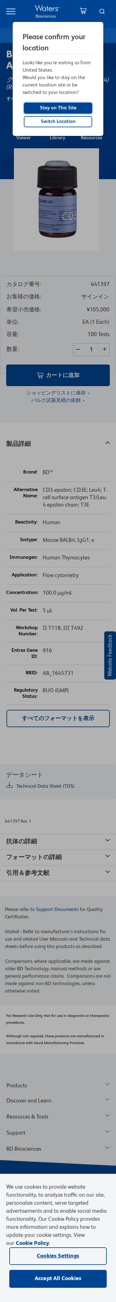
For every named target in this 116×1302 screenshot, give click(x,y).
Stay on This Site (58, 108)
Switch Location (58, 121)
